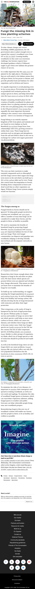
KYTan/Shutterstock (6, 167)
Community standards (17, 540)
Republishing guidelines (17, 543)
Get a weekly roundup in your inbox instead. (15, 460)
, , (16, 40)
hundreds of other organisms (11, 354)
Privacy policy (17, 576)
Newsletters (27, 2)
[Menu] (2, 2)
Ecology (11, 476)
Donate (17, 554)
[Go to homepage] (11, 2)
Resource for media (17, 526)
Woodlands (29, 478)
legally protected (15, 327)
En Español (17, 531)
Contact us (17, 534)
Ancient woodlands (15, 229)
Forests (5, 476)
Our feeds (17, 551)
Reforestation (7, 480)
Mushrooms (14, 478)
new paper (26, 214)
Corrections (17, 583)
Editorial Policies (17, 537)
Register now (29, 501)
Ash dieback (7, 478)
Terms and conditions (17, 579)
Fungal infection (18, 476)
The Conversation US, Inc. (23, 587)
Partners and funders (17, 523)
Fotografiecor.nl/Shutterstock (10, 270)
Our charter (17, 518)
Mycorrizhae (15, 480)
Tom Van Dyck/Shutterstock (8, 28)
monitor (14, 389)
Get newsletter (17, 556)
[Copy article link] (20, 44)
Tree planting (21, 478)
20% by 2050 (10, 56)
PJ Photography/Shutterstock (11, 384)
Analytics (17, 548)
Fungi (25, 476)
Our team (17, 520)
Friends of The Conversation (18, 545)
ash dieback (14, 349)
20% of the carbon (7, 180)
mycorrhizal (13, 126)
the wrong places (9, 89)
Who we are (17, 515)
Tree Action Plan (25, 109)
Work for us (17, 529)
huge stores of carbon (15, 96)
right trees (26, 72)
